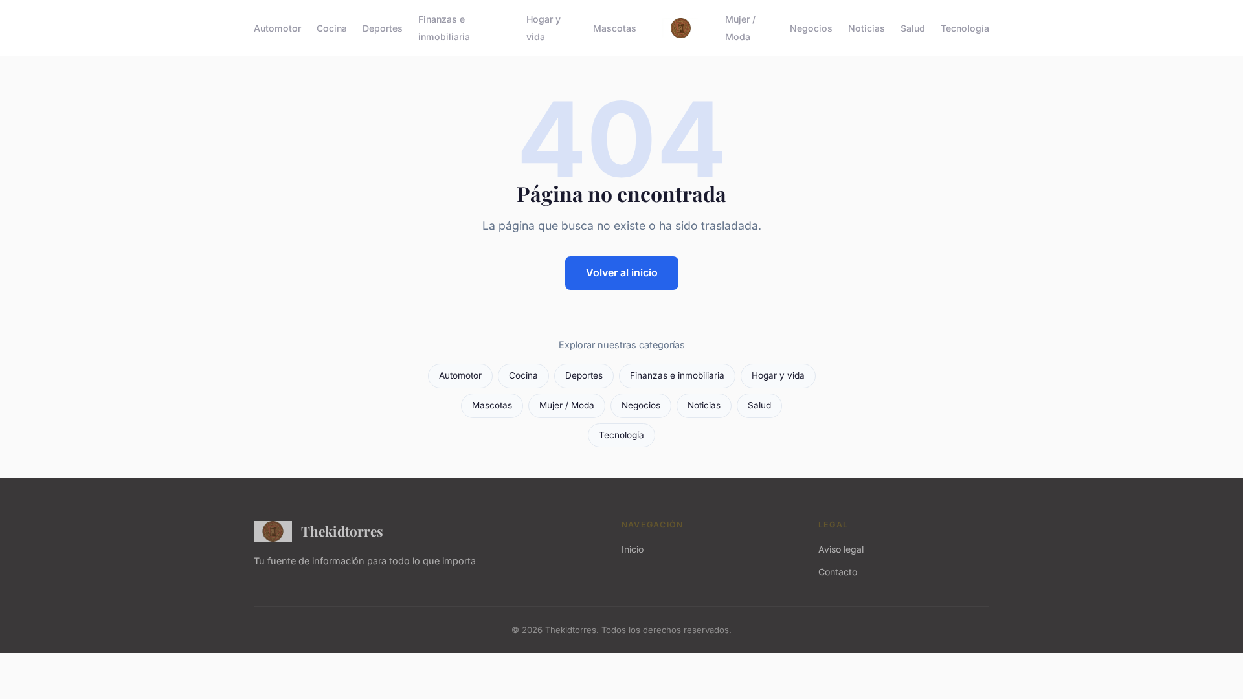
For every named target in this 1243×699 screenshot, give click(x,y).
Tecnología (965, 28)
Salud (913, 28)
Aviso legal (841, 549)
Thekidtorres (342, 531)
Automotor (277, 28)
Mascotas (614, 28)
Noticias (866, 28)
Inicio (633, 549)
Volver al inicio (622, 272)
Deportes (383, 28)
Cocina (332, 28)
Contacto (837, 571)
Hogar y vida (543, 28)
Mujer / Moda (740, 28)
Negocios (811, 28)
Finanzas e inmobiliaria (444, 28)
